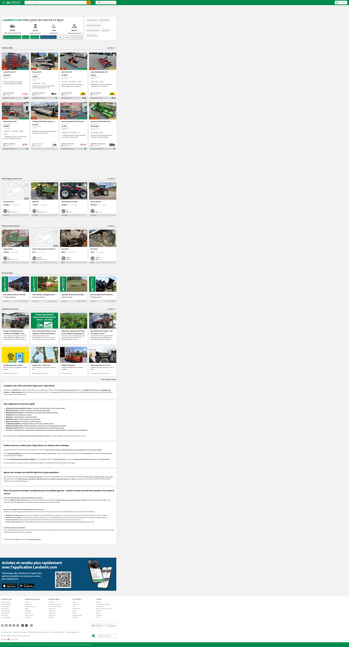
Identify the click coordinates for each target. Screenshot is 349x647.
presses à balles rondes (43, 410)
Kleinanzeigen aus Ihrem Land (12, 179)
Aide (4, 639)
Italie (73, 500)
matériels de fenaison (67, 450)
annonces (25, 37)
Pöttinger (53, 479)
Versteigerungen (5, 611)
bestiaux (38, 453)
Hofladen (51, 617)
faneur (35, 410)
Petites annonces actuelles (11, 226)
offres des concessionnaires (12, 37)
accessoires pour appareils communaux (85, 459)
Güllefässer (28, 611)
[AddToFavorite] (27, 55)
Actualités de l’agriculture (10, 309)
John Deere (36, 408)
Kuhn (44, 479)
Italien (98, 613)
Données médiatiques (20, 632)
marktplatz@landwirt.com (85, 644)
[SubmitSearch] (88, 2)
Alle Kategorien (5, 613)
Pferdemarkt (52, 611)
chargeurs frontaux (19, 430)
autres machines (105, 459)
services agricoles (92, 35)
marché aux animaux (93, 30)
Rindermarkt (52, 608)
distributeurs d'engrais (27, 423)
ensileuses (63, 426)
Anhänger (27, 617)
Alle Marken (4, 615)
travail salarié (107, 453)
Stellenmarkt (52, 615)
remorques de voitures (31, 417)
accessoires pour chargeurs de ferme (56, 430)
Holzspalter (28, 613)
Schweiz (98, 611)
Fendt (41, 408)
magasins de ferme (79, 450)
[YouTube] (2, 625)
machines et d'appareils (35, 477)
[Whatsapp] (17, 625)
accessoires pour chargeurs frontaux (35, 430)
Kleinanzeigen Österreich (103, 604)
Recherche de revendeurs (48, 37)
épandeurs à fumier (48, 423)
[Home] (13, 2)
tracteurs (57, 450)
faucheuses (23, 410)
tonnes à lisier (38, 423)
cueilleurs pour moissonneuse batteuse (49, 426)
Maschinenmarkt (6, 602)
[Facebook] (10, 625)
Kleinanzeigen (5, 606)
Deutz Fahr (39, 479)
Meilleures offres (7, 48)
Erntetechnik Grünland (55, 604)
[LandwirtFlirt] (31, 625)
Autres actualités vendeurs (108, 379)
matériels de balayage (42, 428)
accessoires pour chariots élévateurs (77, 430)
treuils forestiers (28, 412)
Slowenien (99, 615)
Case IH (107, 477)
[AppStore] (9, 585)
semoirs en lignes (35, 419)
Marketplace (34, 37)
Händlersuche (5, 608)
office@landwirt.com (35, 539)
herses (16, 415)
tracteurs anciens (60, 408)
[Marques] (26, 625)
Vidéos (60, 37)
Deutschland (99, 606)
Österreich (99, 602)
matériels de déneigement (56, 428)
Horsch (73, 479)
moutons (49, 453)
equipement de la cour (60, 459)
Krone (48, 479)
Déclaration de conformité (21, 636)
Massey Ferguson (23, 479)
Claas (52, 408)
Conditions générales (72, 632)
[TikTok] (14, 625)
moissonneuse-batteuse (30, 426)
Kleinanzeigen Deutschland (104, 608)
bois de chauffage (97, 450)
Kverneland (59, 479)
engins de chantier (49, 450)
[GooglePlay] (26, 585)
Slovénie (83, 500)
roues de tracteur (25, 421)
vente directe (105, 30)
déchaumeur (22, 415)
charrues (29, 415)
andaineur (29, 410)
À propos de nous (6, 632)
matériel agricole (92, 20)
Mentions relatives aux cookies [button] (38, 632)
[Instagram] (6, 625)
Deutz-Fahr (75, 617)
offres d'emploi (87, 453)
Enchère (67, 37)
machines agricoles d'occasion (68, 390)
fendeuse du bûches (52, 412)
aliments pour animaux (93, 25)
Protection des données (56, 632)
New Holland (47, 408)
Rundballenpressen (30, 606)
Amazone (66, 479)
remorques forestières (40, 412)
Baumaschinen (29, 615)
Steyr (87, 477)
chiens (54, 453)
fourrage (87, 450)
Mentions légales (6, 636)
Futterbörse (52, 613)
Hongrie (77, 500)
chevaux (43, 453)
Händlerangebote (6, 604)
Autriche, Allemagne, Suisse (63, 500)
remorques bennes (19, 417)
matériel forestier (104, 20)
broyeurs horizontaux (24, 419)
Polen (97, 617)
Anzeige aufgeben (6, 617)
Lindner (102, 477)
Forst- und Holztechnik (55, 606)
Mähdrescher (28, 604)
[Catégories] (22, 625)
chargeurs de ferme (30, 428)
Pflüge (26, 608)
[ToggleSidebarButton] (3, 2)
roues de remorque (35, 421)
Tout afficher (111, 48)
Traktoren (27, 602)
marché (56, 392)
